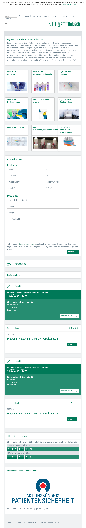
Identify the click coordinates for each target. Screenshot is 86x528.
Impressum (37, 16)
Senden (71, 252)
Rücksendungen (68, 16)
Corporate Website (51, 16)
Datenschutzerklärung (69, 5)
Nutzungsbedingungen (50, 522)
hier (31, 5)
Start (27, 16)
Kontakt (11, 522)
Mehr (70, 344)
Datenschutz (33, 522)
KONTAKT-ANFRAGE (67, 316)
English (8, 18)
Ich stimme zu (43, 9)
